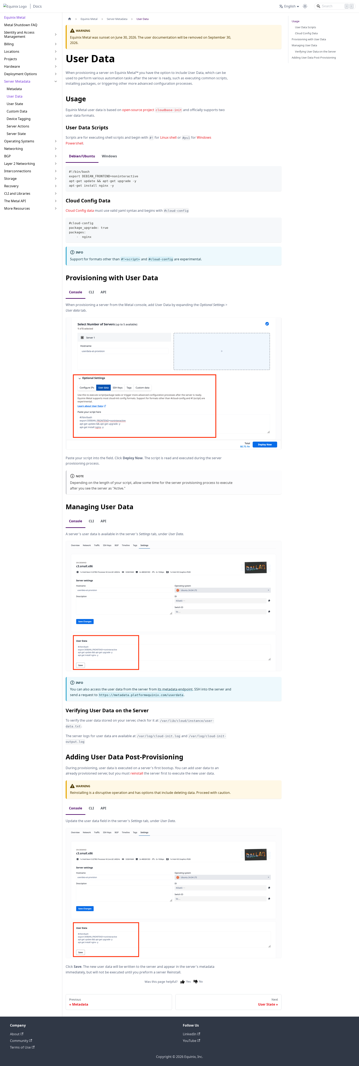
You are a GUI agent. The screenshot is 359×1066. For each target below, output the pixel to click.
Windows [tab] (109, 156)
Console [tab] (75, 292)
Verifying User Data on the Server (315, 51)
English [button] (290, 6)
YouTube (189, 1040)
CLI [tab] (91, 292)
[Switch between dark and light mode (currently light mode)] (305, 6)
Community (19, 1040)
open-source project (152, 110)
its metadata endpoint (175, 689)
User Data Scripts (305, 27)
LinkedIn (189, 1034)
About (15, 1034)
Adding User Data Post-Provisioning (314, 57)
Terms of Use (20, 1047)
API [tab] (103, 292)
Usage (295, 21)
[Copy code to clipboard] (276, 171)
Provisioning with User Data (309, 39)
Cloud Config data (80, 210)
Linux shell (168, 137)
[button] (31, 34)
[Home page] (70, 19)
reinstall (136, 773)
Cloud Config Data (306, 33)
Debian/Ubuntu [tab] (82, 156)
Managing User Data (304, 45)
